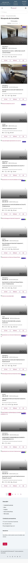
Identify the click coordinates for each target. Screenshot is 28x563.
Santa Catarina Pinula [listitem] (8, 511)
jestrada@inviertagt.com (5, 3)
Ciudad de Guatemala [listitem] (8, 505)
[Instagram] (12, 556)
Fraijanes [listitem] (5, 509)
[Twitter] (10, 556)
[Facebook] (8, 556)
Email (16, 60)
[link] (14, 35)
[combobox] (15, 23)
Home (3, 15)
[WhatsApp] (17, 556)
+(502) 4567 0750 (5, 2)
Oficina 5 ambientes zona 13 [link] (9, 128)
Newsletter (5, 530)
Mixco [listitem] (5, 507)
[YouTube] (15, 556)
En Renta (24, 65)
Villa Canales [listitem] (6, 513)
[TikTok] (20, 556)
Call (6, 60)
